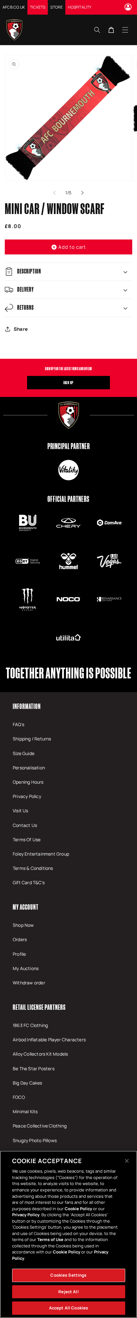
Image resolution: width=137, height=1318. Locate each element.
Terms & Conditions (33, 868)
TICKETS (37, 7)
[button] (125, 29)
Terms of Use (50, 1239)
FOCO (19, 1097)
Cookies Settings (68, 1275)
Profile (19, 954)
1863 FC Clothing (30, 1025)
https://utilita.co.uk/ (68, 637)
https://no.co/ (68, 599)
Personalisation (29, 768)
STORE (56, 7)
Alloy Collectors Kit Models (40, 1054)
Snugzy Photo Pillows (35, 1140)
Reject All (68, 1291)
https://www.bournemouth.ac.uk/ (27, 523)
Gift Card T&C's (29, 882)
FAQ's (18, 724)
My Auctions (26, 968)
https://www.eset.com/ (27, 561)
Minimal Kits (25, 1111)
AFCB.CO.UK (14, 7)
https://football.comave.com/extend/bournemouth (109, 523)
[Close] (127, 1161)
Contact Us (25, 825)
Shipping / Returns (32, 739)
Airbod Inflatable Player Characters (49, 1040)
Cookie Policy (78, 1208)
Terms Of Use (26, 839)
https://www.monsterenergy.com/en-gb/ (27, 599)
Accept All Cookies (68, 1308)
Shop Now (23, 925)
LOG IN (129, 7)
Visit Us (20, 811)
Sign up (68, 382)
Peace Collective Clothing (40, 1126)
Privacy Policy (27, 796)
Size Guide (23, 753)
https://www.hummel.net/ (68, 561)
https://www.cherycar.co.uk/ (68, 523)
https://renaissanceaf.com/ (109, 599)
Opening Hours (28, 782)
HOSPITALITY (79, 7)
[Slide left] (54, 193)
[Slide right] (83, 193)
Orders (20, 939)
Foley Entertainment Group (41, 854)
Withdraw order (29, 983)
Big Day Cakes (27, 1083)
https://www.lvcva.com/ (109, 561)
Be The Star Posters (33, 1068)
